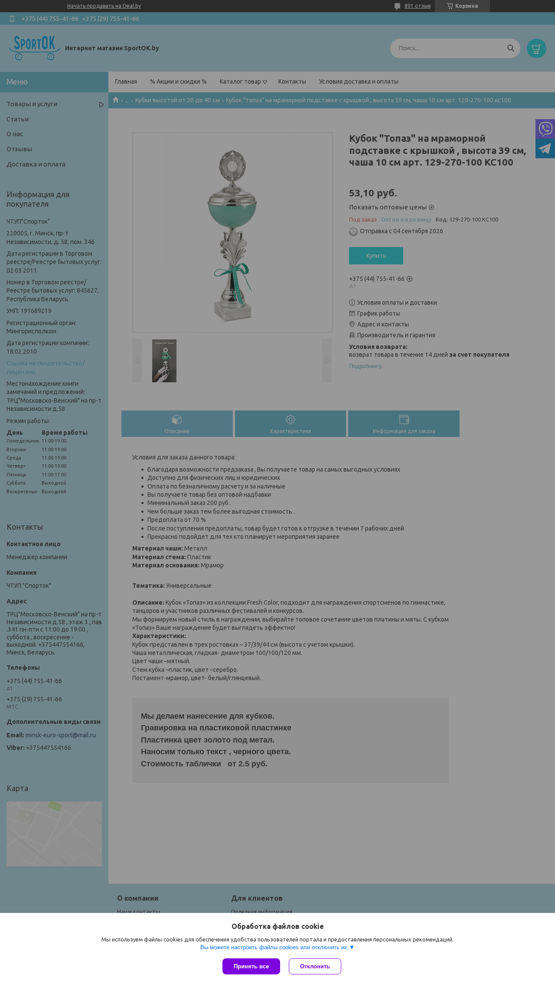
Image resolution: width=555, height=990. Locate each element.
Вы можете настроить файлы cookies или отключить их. (274, 947)
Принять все (251, 966)
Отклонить (315, 966)
